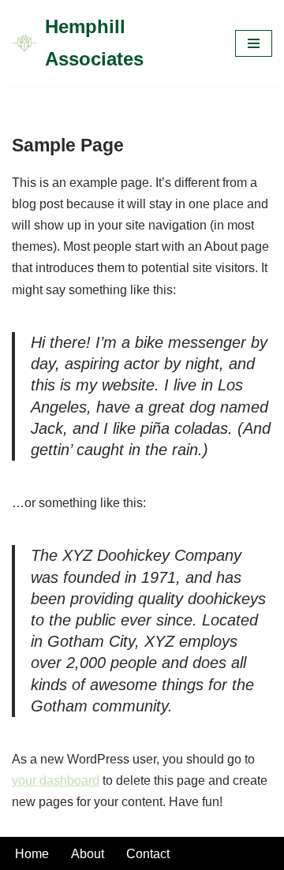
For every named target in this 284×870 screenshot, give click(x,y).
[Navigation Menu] (253, 43)
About (87, 854)
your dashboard (55, 780)
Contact (148, 854)
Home (32, 854)
